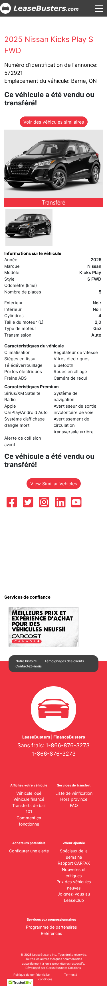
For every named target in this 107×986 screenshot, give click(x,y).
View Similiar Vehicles (53, 483)
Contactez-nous (28, 666)
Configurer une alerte (29, 850)
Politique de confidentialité (31, 975)
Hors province (73, 799)
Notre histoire (26, 661)
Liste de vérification (73, 793)
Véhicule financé (28, 799)
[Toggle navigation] (99, 8)
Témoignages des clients (64, 661)
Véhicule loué (28, 793)
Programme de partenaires (51, 927)
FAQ (74, 805)
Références (51, 933)
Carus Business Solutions (63, 968)
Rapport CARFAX (74, 863)
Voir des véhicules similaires (53, 122)
